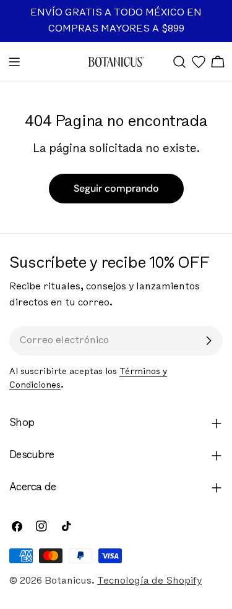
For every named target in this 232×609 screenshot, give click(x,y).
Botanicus (68, 581)
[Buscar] (179, 61)
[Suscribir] (208, 341)
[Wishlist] (198, 61)
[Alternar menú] (14, 61)
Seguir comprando (116, 188)
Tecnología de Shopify (149, 581)
